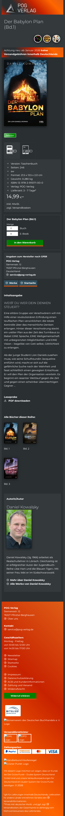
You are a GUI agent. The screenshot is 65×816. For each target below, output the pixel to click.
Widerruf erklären (20, 696)
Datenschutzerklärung (20, 678)
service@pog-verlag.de (23, 274)
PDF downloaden (19, 400)
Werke (13, 283)
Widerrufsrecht (16, 689)
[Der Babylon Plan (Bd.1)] (10, 442)
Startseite (30, 283)
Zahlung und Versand (20, 685)
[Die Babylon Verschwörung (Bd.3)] (10, 477)
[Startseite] (21, 11)
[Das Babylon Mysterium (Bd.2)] (29, 442)
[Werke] (47, 39)
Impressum (14, 674)
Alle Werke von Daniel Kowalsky (30, 583)
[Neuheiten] (38, 39)
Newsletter (14, 655)
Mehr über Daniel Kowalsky (27, 580)
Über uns (13, 618)
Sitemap (12, 659)
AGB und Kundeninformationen (26, 681)
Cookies (12, 666)
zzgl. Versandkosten (18, 207)
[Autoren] (56, 39)
